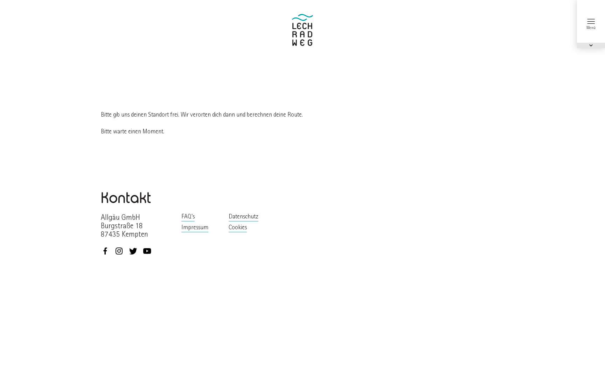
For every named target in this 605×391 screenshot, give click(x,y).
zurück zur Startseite (302, 30)
